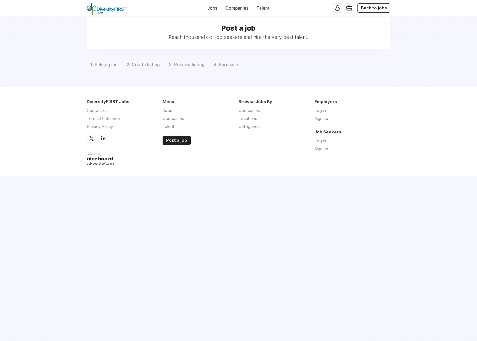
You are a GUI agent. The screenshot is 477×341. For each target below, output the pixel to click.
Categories (249, 126)
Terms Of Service (103, 118)
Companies (236, 8)
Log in (320, 110)
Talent (263, 8)
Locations (248, 118)
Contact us (97, 110)
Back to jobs (374, 8)
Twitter (91, 138)
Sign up (321, 118)
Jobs (212, 8)
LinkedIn (103, 138)
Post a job (176, 140)
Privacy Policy (100, 126)
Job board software (100, 163)
